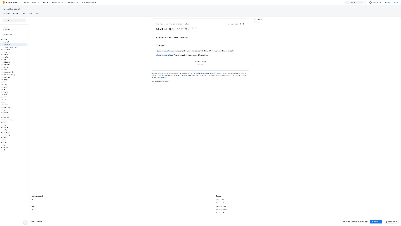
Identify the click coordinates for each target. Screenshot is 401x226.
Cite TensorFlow (221, 213)
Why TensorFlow (88, 2)
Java (30, 13)
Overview (6, 13)
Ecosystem (56, 2)
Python (15, 13)
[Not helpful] (243, 24)
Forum (33, 203)
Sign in (396, 2)
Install (26, 2)
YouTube (34, 213)
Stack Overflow (221, 206)
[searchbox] (14, 20)
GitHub (387, 2)
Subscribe (375, 222)
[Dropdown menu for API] (47, 2)
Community (71, 2)
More (37, 13)
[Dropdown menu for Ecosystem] (62, 2)
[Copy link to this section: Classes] (167, 45)
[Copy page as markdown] (192, 29)
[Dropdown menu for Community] (77, 2)
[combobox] (355, 2)
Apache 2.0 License (157, 75)
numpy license (162, 77)
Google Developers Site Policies (185, 75)
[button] (13, 37)
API (44, 2)
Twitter (33, 209)
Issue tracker (220, 199)
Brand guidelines (221, 209)
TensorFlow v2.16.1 (11, 9)
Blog (32, 199)
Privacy (39, 221)
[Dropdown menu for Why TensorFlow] (96, 2)
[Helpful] (240, 24)
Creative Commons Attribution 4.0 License (208, 73)
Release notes (220, 203)
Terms (33, 221)
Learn (34, 2)
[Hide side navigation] (25, 222)
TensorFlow (159, 24)
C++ (23, 13)
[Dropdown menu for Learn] (38, 2)
